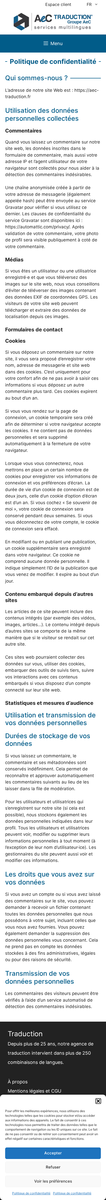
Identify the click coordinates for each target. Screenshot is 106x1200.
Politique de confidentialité (31, 1193)
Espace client (58, 4)
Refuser (53, 1167)
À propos (18, 1081)
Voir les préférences (53, 1181)
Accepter (53, 1153)
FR (89, 4)
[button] (98, 1101)
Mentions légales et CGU (34, 1091)
